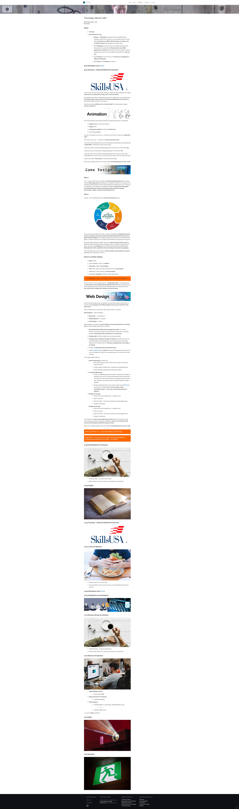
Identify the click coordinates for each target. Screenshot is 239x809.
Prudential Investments (144, 804)
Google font (96, 350)
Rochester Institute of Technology (128, 804)
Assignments (140, 2)
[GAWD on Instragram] (87, 806)
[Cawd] (84, 2)
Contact (153, 2)
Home (130, 2)
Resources (147, 2)
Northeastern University (126, 802)
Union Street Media (143, 801)
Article (101, 66)
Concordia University (125, 805)
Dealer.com (141, 799)
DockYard (141, 805)
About (134, 2)
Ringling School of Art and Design (128, 801)
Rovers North (142, 802)
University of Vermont (126, 799)
